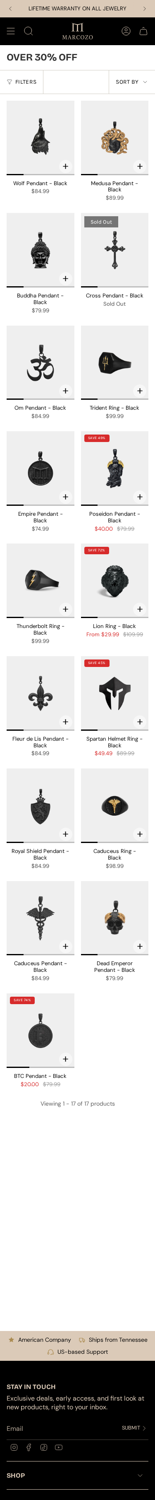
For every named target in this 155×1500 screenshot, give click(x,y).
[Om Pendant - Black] (40, 363)
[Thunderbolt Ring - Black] (40, 580)
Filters (25, 81)
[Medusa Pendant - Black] (115, 138)
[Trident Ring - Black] (115, 363)
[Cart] (143, 31)
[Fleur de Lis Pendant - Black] (40, 693)
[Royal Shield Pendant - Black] (40, 805)
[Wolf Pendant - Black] (40, 138)
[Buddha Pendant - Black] (40, 250)
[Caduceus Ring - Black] (115, 805)
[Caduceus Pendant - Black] (40, 918)
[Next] (144, 8)
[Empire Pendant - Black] (40, 468)
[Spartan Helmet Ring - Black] (115, 693)
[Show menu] (10, 31)
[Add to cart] (65, 166)
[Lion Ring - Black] (115, 580)
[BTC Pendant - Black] (40, 1030)
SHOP (16, 1475)
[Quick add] (139, 391)
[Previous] (10, 8)
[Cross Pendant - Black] (115, 250)
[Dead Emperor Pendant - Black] (115, 918)
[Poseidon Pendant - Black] (115, 468)
